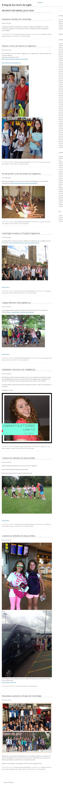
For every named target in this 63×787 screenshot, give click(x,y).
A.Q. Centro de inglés (25, 36)
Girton (10, 292)
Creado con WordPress (8, 782)
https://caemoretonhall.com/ (9, 682)
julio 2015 (61, 110)
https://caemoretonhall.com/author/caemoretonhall (15, 59)
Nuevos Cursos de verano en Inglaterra (19, 46)
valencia (25, 769)
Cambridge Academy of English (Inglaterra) (21, 233)
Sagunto (20, 769)
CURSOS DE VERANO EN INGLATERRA (18, 458)
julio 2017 (61, 67)
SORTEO (61, 202)
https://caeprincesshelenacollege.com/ (11, 62)
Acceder (60, 215)
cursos (42, 162)
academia (43, 767)
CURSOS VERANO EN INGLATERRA (22, 162)
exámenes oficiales (6, 36)
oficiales (13, 448)
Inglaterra (7, 164)
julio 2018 (61, 49)
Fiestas (60, 186)
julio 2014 (61, 132)
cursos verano (5, 292)
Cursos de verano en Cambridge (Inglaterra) (25, 291)
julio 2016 (61, 89)
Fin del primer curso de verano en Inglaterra (21, 173)
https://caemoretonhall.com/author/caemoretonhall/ (24, 183)
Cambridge (43, 34)
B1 (46, 767)
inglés (16, 769)
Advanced (43, 446)
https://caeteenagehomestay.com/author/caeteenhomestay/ (24, 242)
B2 (48, 767)
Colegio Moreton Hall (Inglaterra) (16, 302)
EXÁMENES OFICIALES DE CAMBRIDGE (19, 369)
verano (7, 359)
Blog (17, 686)
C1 (46, 446)
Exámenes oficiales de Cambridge (16, 19)
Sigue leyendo (6, 287)
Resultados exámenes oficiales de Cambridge (22, 696)
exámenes (48, 34)
